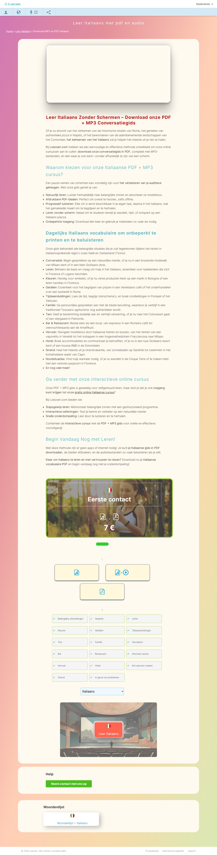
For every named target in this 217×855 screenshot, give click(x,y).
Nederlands (203, 4)
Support (192, 851)
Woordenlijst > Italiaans (72, 823)
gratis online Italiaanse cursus (94, 392)
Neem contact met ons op (69, 783)
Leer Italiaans (109, 734)
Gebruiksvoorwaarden (173, 851)
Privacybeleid (152, 851)
